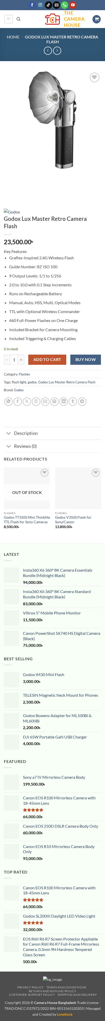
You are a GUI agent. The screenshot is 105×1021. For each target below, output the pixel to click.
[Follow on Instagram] (40, 5)
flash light (19, 382)
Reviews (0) (25, 446)
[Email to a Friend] (45, 401)
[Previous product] (57, 51)
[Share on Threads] (36, 401)
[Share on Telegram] (82, 401)
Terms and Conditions (66, 987)
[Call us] (64, 5)
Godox (19, 390)
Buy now (85, 359)
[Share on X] (27, 401)
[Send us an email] (56, 5)
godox (32, 382)
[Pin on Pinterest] (54, 401)
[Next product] (48, 51)
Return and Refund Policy (52, 991)
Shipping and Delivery (77, 995)
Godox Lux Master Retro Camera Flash (66, 382)
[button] (8, 19)
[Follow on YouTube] (72, 5)
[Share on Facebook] (18, 401)
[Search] (18, 19)
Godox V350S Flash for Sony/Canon (73, 519)
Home (13, 36)
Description (26, 433)
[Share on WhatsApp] (8, 401)
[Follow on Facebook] (32, 5)
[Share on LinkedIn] (63, 401)
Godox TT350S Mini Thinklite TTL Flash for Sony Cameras (27, 519)
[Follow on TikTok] (48, 5)
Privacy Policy (30, 987)
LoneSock (65, 1014)
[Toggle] (9, 433)
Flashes (24, 374)
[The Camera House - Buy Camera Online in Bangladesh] (52, 19)
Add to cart (47, 359)
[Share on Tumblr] (73, 401)
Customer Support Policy (32, 995)
